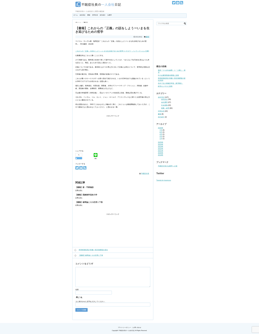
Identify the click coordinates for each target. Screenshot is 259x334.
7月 (161, 130)
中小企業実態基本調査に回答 (168, 75)
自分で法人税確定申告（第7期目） (170, 83)
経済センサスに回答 (165, 86)
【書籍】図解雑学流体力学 (86, 195)
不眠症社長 (145, 173)
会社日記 (82, 15)
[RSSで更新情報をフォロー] (181, 2)
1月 (161, 138)
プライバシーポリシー (124, 327)
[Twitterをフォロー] (173, 2)
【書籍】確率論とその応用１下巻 (89, 202)
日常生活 (95, 15)
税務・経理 (165, 108)
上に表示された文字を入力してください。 (90, 301)
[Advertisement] (92, 131)
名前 (77, 289)
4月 (161, 134)
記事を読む (78, 190)
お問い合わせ (137, 327)
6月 (161, 132)
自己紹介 (102, 15)
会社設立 (164, 99)
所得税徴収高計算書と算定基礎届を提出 (93, 250)
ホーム (75, 15)
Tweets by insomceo (163, 180)
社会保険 (164, 105)
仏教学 (109, 15)
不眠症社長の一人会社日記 (127, 330)
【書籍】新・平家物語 (84, 187)
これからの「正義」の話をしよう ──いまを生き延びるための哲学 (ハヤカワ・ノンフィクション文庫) (112, 51)
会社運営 (164, 102)
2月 (161, 136)
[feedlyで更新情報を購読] (177, 2)
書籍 (88, 15)
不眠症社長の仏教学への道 (167, 166)
